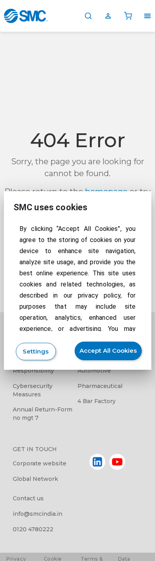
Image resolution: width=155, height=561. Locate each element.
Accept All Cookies (108, 350)
